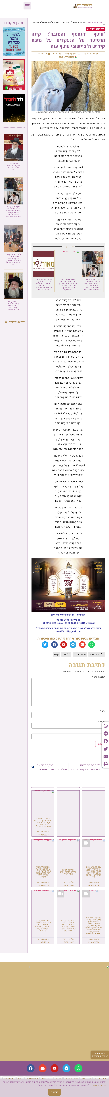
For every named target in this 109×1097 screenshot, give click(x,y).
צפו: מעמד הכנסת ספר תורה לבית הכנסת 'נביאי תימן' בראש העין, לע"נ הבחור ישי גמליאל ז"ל (93, 871)
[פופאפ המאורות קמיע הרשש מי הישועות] (14, 55)
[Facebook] (54, 644)
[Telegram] (73, 644)
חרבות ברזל (80, 654)
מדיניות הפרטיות (99, 1085)
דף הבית (102, 22)
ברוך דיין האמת (93, 22)
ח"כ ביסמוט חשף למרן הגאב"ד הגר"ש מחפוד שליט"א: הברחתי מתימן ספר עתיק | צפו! (13, 259)
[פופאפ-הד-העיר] (14, 121)
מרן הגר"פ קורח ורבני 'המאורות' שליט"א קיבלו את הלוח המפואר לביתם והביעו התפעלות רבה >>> (92, 284)
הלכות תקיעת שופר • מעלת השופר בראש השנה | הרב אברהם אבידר (13, 305)
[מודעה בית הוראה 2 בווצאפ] (14, 89)
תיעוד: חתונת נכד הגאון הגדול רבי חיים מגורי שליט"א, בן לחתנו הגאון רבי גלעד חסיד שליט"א (42, 822)
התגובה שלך (98, 677)
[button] (27, 5)
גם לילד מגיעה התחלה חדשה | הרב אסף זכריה (68, 871)
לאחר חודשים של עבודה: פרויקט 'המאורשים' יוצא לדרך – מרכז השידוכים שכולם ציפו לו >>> (43, 284)
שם (102, 711)
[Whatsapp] (91, 644)
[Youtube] (63, 644)
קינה (56, 654)
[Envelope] (82, 644)
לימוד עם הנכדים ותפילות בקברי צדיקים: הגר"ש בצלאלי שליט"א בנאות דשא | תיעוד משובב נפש (68, 925)
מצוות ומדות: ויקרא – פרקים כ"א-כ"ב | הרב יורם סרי (13, 166)
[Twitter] (45, 644)
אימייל (101, 721)
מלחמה (66, 654)
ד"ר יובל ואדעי (97, 654)
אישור (54, 1092)
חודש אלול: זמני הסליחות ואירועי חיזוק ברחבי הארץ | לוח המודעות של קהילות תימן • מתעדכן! (68, 284)
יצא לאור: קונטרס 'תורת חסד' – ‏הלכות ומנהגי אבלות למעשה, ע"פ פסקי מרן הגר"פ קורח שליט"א (43, 925)
